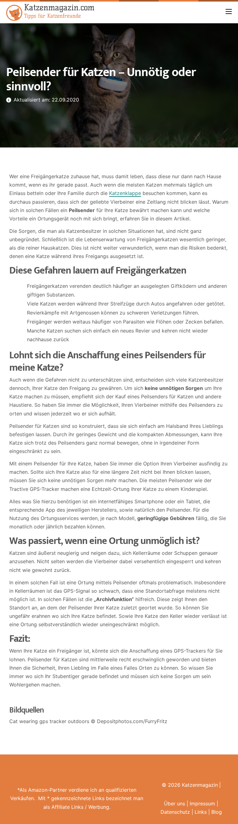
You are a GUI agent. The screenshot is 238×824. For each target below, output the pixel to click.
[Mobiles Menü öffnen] (229, 11)
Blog (216, 812)
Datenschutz (175, 812)
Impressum (202, 803)
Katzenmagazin (200, 785)
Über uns (174, 803)
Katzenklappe (125, 193)
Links (201, 812)
